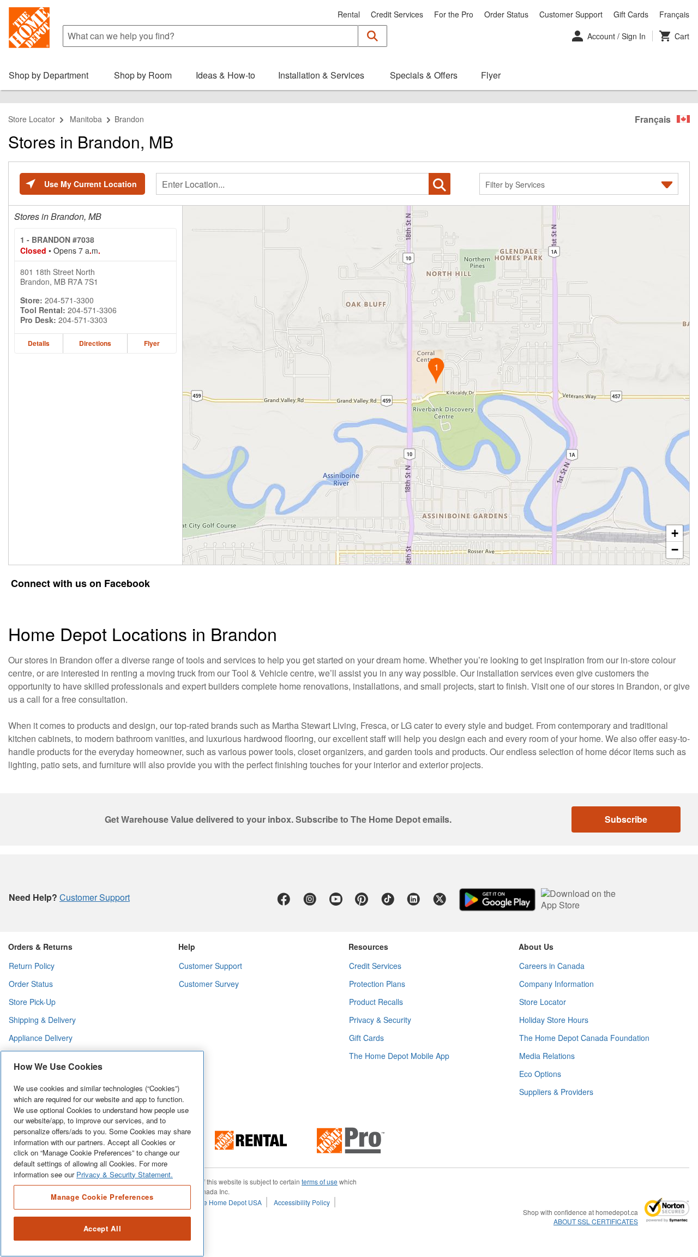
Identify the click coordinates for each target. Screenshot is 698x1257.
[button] (372, 36)
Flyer (152, 343)
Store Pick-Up (32, 1001)
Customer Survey (209, 983)
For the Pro (453, 14)
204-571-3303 (82, 319)
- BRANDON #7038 (57, 239)
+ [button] (674, 533)
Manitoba (86, 119)
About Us (536, 946)
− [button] (674, 549)
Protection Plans (377, 983)
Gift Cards (630, 14)
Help (186, 946)
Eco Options (540, 1073)
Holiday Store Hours (553, 1019)
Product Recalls (376, 1001)
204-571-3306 (92, 309)
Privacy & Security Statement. (124, 1174)
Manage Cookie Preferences (102, 1197)
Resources (368, 946)
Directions (95, 343)
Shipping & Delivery (42, 1019)
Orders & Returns (40, 946)
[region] (102, 1153)
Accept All (102, 1228)
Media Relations (547, 1055)
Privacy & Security (380, 1019)
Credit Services (397, 14)
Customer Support (571, 14)
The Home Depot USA (229, 1202)
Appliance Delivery (41, 1037)
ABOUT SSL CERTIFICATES (595, 1221)
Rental (349, 14)
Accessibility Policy (302, 1202)
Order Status (506, 14)
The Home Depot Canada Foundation (584, 1037)
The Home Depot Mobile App (399, 1055)
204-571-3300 (69, 300)
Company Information (556, 983)
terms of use (320, 1181)
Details (39, 343)
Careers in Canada (552, 965)
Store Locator (31, 119)
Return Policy (32, 965)
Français (674, 14)
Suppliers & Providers (556, 1091)
